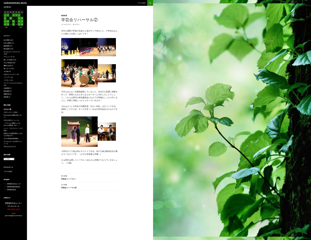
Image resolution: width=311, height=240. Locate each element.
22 (5, 24)
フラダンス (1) (8, 80)
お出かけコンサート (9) (11, 74)
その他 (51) (7, 71)
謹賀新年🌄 (7, 109)
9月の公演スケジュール (11, 120)
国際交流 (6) (8, 94)
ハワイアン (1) (8, 77)
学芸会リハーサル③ (69, 186)
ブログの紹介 (142, 3)
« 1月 (6, 27)
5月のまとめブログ (10, 146)
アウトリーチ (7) (9, 57)
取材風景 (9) (8, 91)
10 (11, 18)
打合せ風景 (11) (9, 43)
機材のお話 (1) (8, 65)
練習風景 (64, 15)
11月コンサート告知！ (11, 112)
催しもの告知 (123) (10, 60)
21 (22, 21)
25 (13, 24)
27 (19, 24)
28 (22, 24)
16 (8, 21)
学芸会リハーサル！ (69, 177)
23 (8, 24)
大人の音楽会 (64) (9, 63)
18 (13, 21)
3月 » (21, 27)
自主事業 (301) (8, 40)
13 (19, 18)
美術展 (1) (7, 97)
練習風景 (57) (8, 46)
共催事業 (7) (8, 88)
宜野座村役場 (11, 190)
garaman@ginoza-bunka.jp (13, 215)
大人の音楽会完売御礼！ (12, 138)
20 (19, 21)
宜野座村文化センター (14, 184)
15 (5, 21)
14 (22, 18)
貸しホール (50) (9, 68)
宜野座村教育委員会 (13, 187)
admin (76, 24)
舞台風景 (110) (8, 49)
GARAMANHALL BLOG (15, 3)
